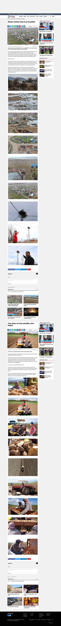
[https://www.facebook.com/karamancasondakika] (8, 615)
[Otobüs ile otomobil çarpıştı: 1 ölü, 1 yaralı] (31, 588)
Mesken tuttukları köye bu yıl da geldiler (19, 18)
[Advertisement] (30, 6)
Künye (36, 619)
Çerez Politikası (43, 619)
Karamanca (36, 46)
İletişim (39, 619)
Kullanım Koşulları (31, 619)
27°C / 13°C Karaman (40, 14)
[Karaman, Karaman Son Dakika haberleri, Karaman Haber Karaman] (12, 16)
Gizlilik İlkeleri (49, 619)
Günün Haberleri (48, 613)
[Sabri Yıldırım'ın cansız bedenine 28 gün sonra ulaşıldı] (14, 311)
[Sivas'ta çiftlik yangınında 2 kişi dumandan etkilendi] (31, 311)
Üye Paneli (22, 14)
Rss (52, 619)
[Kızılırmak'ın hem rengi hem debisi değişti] (31, 299)
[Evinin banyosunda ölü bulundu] (14, 601)
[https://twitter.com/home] (10, 615)
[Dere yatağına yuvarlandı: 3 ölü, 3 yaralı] (14, 588)
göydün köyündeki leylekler (11, 287)
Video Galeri (32, 613)
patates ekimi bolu (13, 576)
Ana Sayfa (8, 18)
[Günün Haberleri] (37, 289)
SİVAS (12, 18)
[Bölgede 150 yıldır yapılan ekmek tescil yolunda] (31, 601)
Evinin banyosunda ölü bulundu (13, 606)
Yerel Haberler (25, 616)
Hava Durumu (41, 613)
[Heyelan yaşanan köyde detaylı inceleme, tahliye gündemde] (14, 299)
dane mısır (9, 576)
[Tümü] (48, 16)
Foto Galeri (24, 613)
